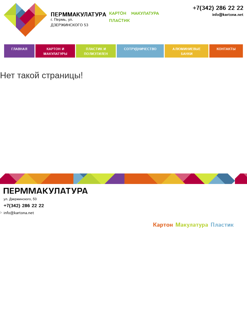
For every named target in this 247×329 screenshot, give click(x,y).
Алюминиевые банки (186, 51)
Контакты (226, 49)
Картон (117, 14)
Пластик (119, 21)
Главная (19, 49)
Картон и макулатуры (55, 51)
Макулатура (145, 14)
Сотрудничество (140, 49)
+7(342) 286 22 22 (218, 8)
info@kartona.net (227, 15)
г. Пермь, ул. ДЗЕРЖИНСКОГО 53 (74, 19)
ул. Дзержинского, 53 (20, 198)
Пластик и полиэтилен (96, 51)
